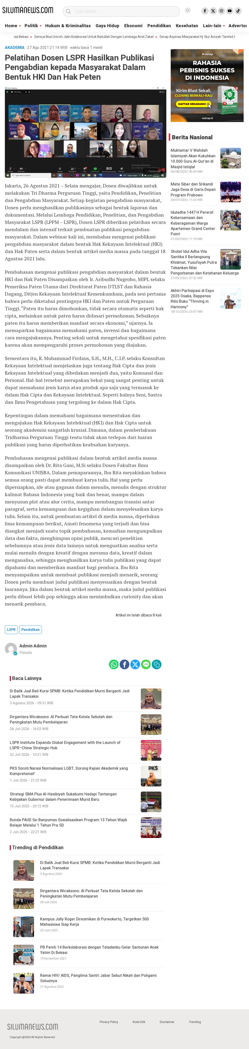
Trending (195, 1022)
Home (11, 26)
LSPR (11, 629)
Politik (31, 26)
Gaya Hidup (107, 26)
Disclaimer (167, 1022)
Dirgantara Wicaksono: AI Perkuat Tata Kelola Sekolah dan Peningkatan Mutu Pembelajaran (91, 893)
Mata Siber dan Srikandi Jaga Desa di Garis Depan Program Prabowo (193, 189)
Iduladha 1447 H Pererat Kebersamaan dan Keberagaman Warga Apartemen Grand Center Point (193, 223)
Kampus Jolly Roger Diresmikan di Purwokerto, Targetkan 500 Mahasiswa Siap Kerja (94, 921)
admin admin (33, 646)
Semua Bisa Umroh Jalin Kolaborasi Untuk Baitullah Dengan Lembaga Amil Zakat (77, 37)
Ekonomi (133, 26)
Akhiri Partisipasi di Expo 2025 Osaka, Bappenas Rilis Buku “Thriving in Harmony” (192, 299)
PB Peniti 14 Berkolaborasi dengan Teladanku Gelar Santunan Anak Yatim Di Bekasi (99, 950)
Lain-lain (212, 26)
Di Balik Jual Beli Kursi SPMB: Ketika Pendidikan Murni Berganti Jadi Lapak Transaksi (100, 865)
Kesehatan (187, 26)
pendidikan (30, 629)
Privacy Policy (109, 1022)
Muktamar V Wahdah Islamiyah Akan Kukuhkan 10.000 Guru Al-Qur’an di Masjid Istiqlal (193, 159)
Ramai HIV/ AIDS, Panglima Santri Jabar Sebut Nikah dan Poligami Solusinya (98, 978)
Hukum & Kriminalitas (68, 26)
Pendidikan (159, 26)
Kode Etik (139, 1022)
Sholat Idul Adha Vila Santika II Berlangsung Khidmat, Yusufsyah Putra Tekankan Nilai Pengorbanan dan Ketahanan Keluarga (205, 262)
